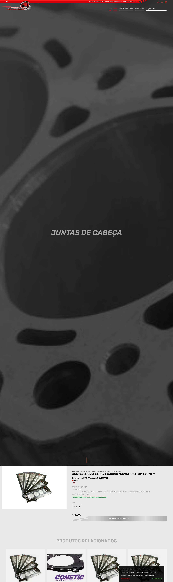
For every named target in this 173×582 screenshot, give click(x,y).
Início (74, 471)
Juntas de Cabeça (116, 471)
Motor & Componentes (90, 471)
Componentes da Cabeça (104, 471)
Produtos (79, 471)
